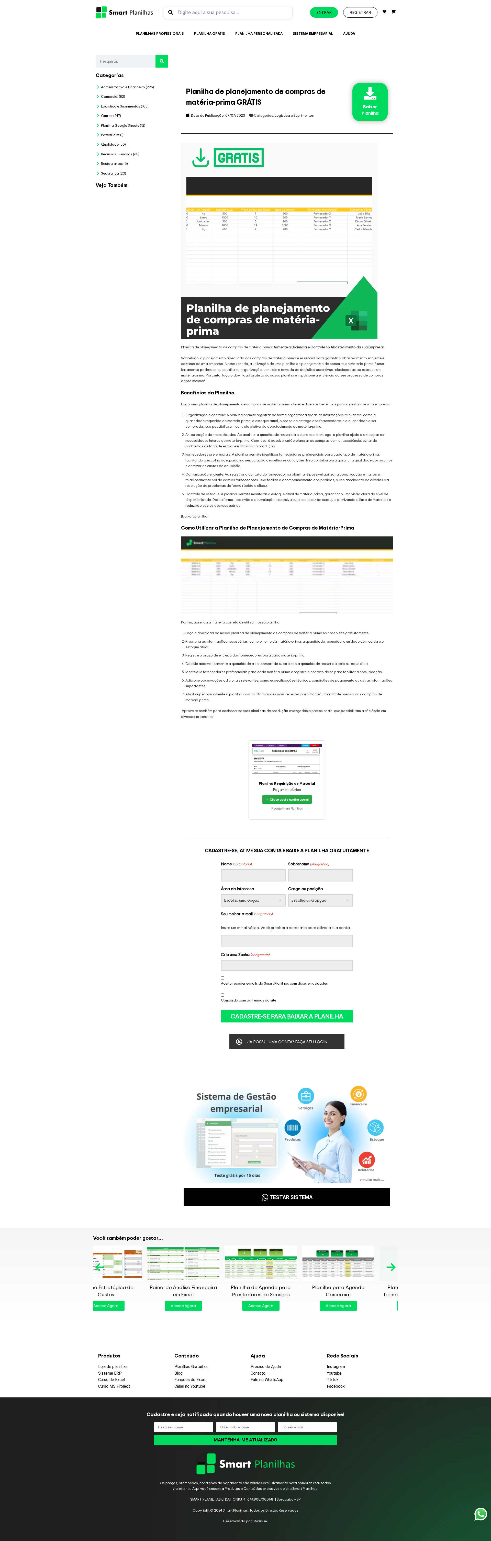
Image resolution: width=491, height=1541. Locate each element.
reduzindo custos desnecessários (212, 505)
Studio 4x (260, 1520)
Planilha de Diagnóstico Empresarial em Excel (150, 543)
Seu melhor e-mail (246, 914)
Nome (236, 864)
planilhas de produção (269, 710)
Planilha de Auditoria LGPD (150, 250)
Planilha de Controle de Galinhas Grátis (361, 1291)
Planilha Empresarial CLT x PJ (147, 335)
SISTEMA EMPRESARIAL (313, 33)
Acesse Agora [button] (129, 1305)
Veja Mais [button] (150, 224)
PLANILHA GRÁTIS (209, 33)
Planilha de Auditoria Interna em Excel (146, 435)
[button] (100, 1267)
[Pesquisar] (161, 61)
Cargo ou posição (305, 888)
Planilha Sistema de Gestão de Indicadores (147, 489)
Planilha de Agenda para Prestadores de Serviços (129, 1291)
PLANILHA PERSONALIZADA (259, 33)
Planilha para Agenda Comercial (207, 1291)
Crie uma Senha (245, 954)
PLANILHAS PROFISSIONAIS (160, 33)
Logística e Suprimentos (294, 115)
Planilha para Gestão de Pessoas (148, 384)
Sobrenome (308, 864)
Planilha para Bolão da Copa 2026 (150, 204)
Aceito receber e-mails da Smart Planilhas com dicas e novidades (274, 983)
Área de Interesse (237, 888)
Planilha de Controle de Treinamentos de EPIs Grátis (284, 1291)
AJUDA (349, 33)
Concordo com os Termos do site (248, 1000)
